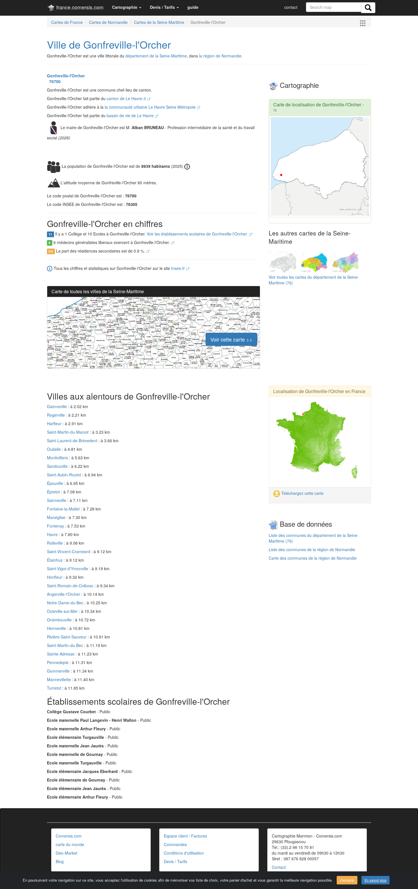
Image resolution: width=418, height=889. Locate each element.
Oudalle (54, 449)
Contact (279, 867)
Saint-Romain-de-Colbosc (70, 585)
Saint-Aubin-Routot (64, 474)
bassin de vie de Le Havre (131, 115)
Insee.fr (178, 268)
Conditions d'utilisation (184, 853)
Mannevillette (59, 679)
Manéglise (57, 517)
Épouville (55, 483)
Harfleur (55, 423)
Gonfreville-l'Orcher (66, 75)
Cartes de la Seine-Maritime (159, 22)
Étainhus (55, 560)
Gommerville (59, 671)
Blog (60, 861)
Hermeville (57, 628)
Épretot (54, 492)
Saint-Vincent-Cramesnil (69, 551)
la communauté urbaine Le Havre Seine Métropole (151, 107)
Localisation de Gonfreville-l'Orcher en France (319, 391)
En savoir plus (375, 880)
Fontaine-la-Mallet (64, 509)
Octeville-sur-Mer (63, 611)
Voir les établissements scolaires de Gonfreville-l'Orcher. (198, 234)
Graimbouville (60, 620)
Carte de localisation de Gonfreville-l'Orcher (317, 104)
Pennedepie (58, 662)
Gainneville (57, 406)
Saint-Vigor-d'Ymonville (68, 568)
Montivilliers (58, 457)
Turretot (54, 688)
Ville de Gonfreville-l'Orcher (109, 44)
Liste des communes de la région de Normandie (312, 549)
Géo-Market (66, 853)
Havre (53, 534)
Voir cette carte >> (231, 339)
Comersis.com (69, 836)
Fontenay (56, 526)
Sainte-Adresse (61, 654)
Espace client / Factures (185, 836)
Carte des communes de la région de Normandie (313, 558)
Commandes (175, 844)
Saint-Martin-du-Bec (65, 645)
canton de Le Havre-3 (127, 98)
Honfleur (55, 577)
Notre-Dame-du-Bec (65, 602)
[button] (127, 7)
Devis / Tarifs (175, 861)
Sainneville (57, 500)
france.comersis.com (79, 7)
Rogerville (56, 415)
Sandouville (58, 466)
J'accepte (347, 880)
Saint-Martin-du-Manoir (68, 432)
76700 (54, 81)
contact (290, 7)
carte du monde (70, 844)
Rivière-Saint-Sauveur (67, 637)
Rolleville (55, 543)
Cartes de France (67, 22)
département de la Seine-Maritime (156, 56)
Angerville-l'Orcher (64, 594)
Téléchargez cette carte (302, 493)
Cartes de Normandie (108, 22)
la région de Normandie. (221, 56)
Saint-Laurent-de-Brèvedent (72, 440)
